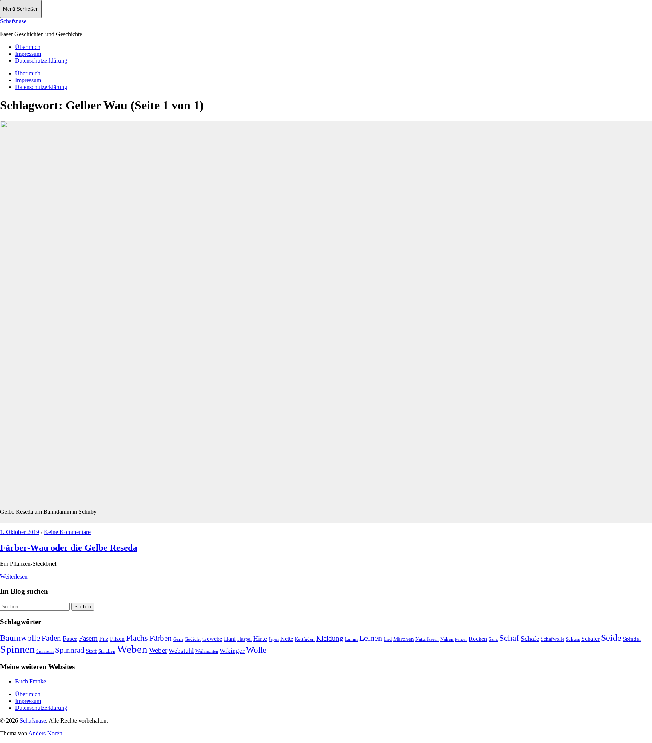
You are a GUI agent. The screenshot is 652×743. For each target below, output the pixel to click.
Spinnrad (70, 650)
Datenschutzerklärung (41, 60)
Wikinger (232, 650)
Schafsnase (13, 21)
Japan (274, 639)
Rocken (478, 639)
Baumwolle (20, 638)
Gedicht (193, 639)
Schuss (573, 639)
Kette (286, 639)
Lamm (351, 639)
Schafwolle (552, 639)
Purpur (461, 639)
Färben (160, 638)
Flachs (137, 638)
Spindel (632, 639)
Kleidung (329, 638)
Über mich (27, 47)
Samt (493, 639)
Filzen (117, 639)
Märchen (403, 639)
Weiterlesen (14, 576)
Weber (158, 650)
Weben (132, 649)
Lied (388, 639)
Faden (51, 638)
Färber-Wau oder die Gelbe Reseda (68, 548)
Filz (103, 639)
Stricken (106, 651)
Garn (178, 639)
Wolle (256, 650)
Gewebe (212, 639)
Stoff (91, 651)
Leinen (370, 638)
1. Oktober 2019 (19, 532)
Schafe (530, 638)
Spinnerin (45, 651)
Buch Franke (30, 681)
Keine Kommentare (67, 532)
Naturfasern (427, 639)
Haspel (244, 639)
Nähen (447, 639)
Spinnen (17, 649)
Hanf (230, 639)
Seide (611, 638)
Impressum (28, 54)
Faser (70, 638)
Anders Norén (45, 733)
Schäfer (590, 639)
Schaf (509, 638)
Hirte (260, 638)
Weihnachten (206, 651)
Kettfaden (305, 639)
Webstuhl (181, 650)
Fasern (88, 638)
